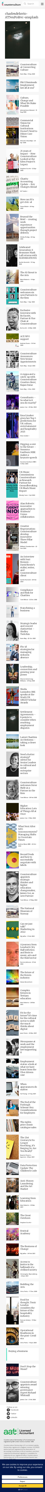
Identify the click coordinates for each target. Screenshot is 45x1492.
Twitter (13, 1413)
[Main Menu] (42, 4)
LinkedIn (13, 1417)
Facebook (14, 1410)
